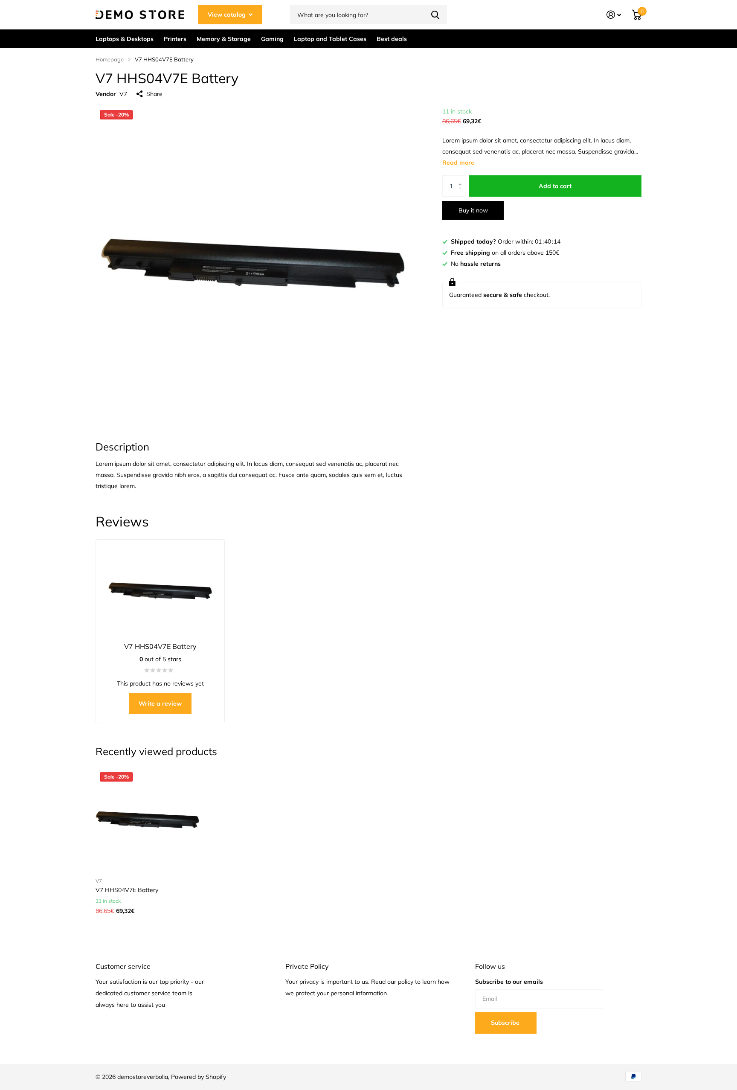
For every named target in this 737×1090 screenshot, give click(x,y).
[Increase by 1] (462, 178)
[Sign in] (613, 14)
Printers (175, 39)
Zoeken (435, 14)
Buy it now (473, 210)
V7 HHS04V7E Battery (127, 890)
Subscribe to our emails (509, 981)
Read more (458, 162)
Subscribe (506, 1022)
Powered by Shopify (198, 1077)
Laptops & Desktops (125, 39)
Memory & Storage (224, 39)
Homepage (110, 59)
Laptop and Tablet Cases (330, 39)
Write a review (160, 703)
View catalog (227, 14)
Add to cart (555, 186)
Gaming (272, 39)
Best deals (392, 39)
